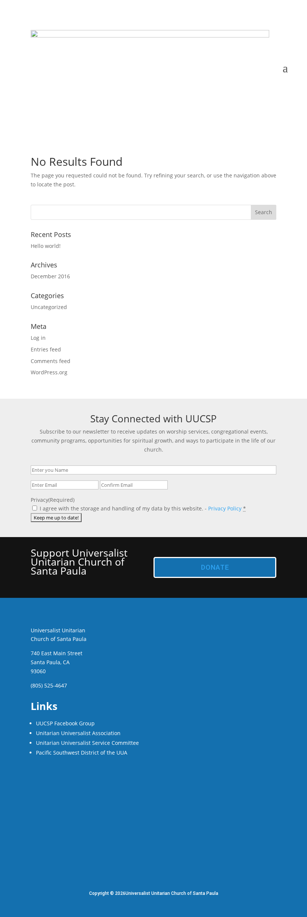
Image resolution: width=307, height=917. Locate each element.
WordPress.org (49, 372)
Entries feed (46, 349)
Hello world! (46, 245)
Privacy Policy (224, 508)
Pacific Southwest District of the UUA (81, 752)
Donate (215, 567)
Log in (38, 337)
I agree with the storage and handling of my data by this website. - (143, 508)
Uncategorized (49, 307)
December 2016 (50, 276)
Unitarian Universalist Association (78, 733)
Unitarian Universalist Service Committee (87, 742)
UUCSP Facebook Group (65, 723)
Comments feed (50, 361)
